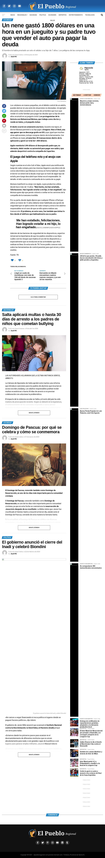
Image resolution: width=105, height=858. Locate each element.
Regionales (22, 15)
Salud (52, 20)
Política (42, 15)
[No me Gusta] (20, 260)
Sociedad (33, 15)
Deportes (62, 15)
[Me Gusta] (12, 260)
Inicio (12, 15)
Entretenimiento (76, 15)
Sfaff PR (14, 57)
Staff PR (14, 331)
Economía (52, 15)
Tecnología (90, 15)
